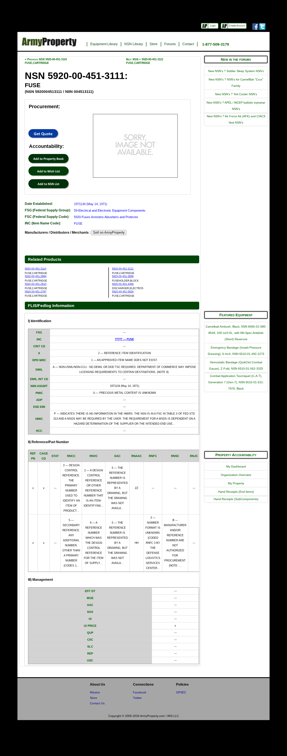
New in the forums (236, 59)
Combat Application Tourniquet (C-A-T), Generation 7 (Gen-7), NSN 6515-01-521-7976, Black (236, 382)
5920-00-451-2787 (35, 291)
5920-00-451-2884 (35, 276)
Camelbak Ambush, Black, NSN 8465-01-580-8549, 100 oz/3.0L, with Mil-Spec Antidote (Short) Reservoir (236, 333)
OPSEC (181, 692)
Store (154, 44)
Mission (95, 692)
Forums (170, 44)
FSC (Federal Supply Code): (47, 217)
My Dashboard (236, 466)
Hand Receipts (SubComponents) (236, 499)
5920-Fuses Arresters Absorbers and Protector (106, 217)
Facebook (139, 692)
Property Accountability (236, 455)
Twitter (137, 697)
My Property (236, 483)
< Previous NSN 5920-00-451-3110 (46, 61)
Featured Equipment (236, 315)
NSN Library (133, 44)
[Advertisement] (235, 245)
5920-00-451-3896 (123, 276)
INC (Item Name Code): (43, 223)
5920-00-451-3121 (123, 268)
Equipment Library (104, 44)
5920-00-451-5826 (123, 291)
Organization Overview (236, 475)
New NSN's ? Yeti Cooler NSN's (236, 94)
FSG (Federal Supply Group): (48, 210)
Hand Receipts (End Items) (236, 491)
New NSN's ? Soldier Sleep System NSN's (236, 71)
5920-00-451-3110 (35, 268)
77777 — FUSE (124, 339)
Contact (188, 44)
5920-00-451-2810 (35, 284)
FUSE (78, 223)
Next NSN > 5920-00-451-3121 (144, 61)
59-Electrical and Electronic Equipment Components (109, 210)
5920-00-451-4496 (123, 284)
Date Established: (39, 203)
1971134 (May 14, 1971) (90, 204)
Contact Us (97, 703)
